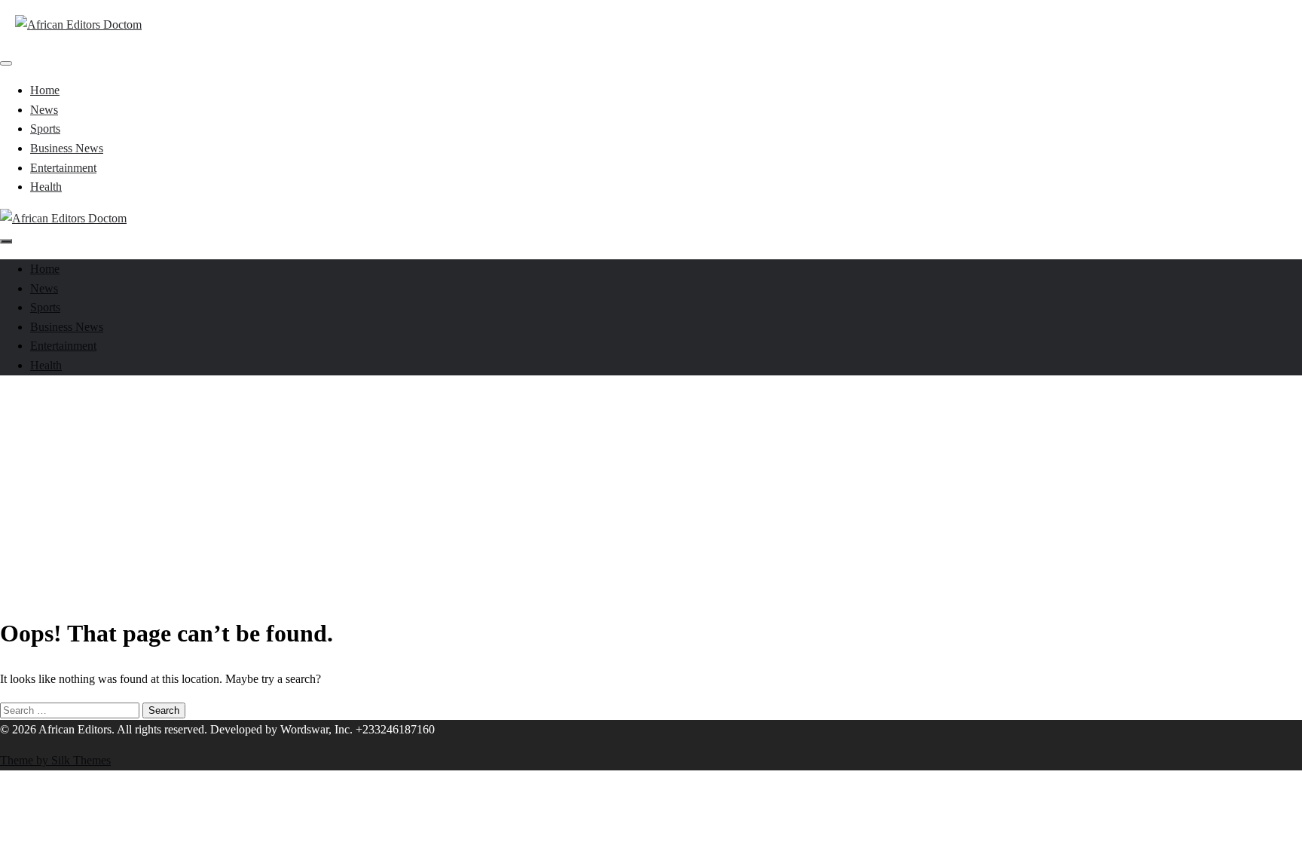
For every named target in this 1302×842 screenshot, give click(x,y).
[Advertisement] (651, 493)
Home (45, 90)
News (44, 109)
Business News (66, 148)
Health (46, 186)
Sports (45, 128)
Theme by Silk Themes (55, 760)
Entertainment (63, 167)
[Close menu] (6, 63)
